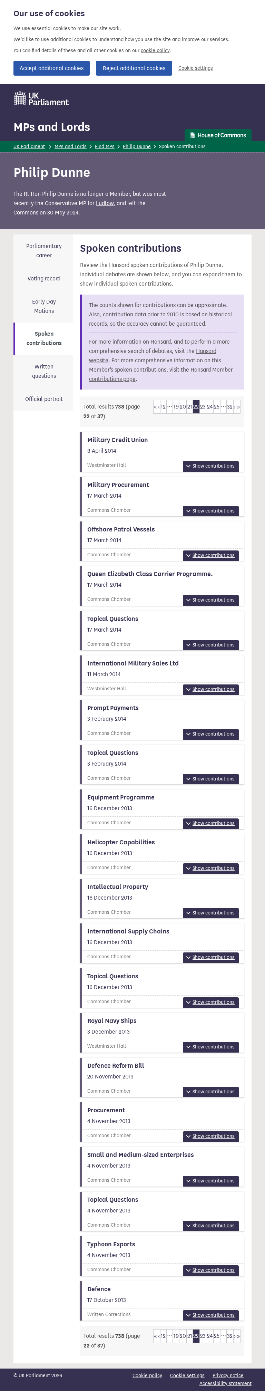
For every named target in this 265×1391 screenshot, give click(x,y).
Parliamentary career (44, 251)
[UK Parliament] (41, 98)
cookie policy (155, 51)
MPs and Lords (51, 127)
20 (183, 406)
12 (163, 406)
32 (230, 406)
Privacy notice (228, 1376)
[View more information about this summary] (162, 451)
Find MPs (105, 147)
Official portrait (44, 399)
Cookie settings (195, 68)
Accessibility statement (225, 1384)
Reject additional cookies (134, 68)
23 (203, 406)
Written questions (44, 371)
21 (189, 406)
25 (216, 406)
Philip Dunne (137, 147)
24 (210, 406)
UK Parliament (29, 147)
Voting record (44, 278)
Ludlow (105, 203)
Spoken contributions (44, 338)
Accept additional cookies (52, 68)
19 (176, 406)
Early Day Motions (44, 306)
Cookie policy (147, 1376)
